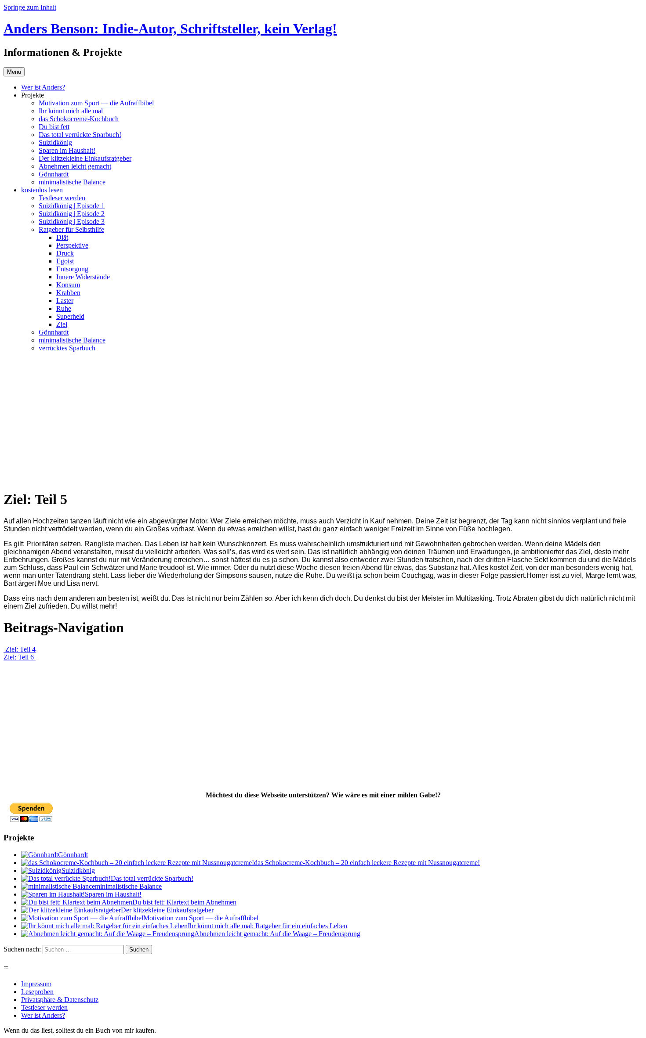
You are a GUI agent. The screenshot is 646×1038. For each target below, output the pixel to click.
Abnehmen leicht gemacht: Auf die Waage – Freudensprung (277, 933)
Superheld (70, 316)
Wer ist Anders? (43, 87)
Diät (62, 237)
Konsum (68, 284)
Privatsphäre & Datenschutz (59, 999)
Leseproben (37, 991)
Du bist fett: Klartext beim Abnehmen (184, 902)
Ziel (61, 324)
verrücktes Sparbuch (67, 348)
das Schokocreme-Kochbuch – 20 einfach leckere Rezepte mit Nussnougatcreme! (367, 862)
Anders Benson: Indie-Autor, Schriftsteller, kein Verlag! (170, 28)
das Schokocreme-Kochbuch (79, 119)
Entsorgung (72, 269)
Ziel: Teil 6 (20, 657)
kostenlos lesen (42, 190)
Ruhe (63, 308)
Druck (65, 253)
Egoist (65, 261)
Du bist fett (54, 126)
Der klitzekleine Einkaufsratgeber (85, 158)
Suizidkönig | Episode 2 (72, 213)
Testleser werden (62, 198)
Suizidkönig (55, 142)
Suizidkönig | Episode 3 (72, 221)
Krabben (68, 292)
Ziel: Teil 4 (20, 649)
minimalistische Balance (72, 182)
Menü (14, 71)
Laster (64, 300)
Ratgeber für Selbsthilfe (71, 229)
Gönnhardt (54, 174)
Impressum (36, 984)
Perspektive (72, 245)
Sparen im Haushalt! (67, 150)
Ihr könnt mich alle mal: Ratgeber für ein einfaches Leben (267, 926)
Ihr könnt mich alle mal (71, 111)
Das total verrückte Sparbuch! (80, 134)
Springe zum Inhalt (30, 7)
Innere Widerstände (83, 277)
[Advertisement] (323, 420)
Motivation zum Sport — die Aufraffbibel (96, 103)
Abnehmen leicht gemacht (75, 166)
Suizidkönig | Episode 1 (72, 205)
